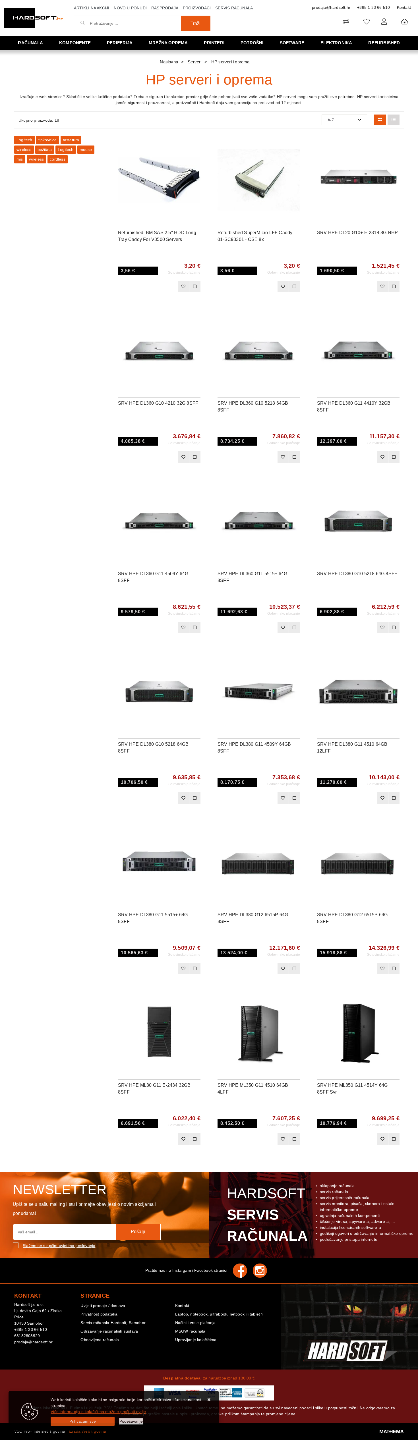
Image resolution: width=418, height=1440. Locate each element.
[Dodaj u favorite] (196, 158)
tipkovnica (47, 140)
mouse (86, 149)
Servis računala (234, 8)
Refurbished (384, 42)
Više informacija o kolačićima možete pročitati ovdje (98, 1411)
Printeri (214, 42)
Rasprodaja (164, 8)
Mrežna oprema (168, 42)
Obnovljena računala (99, 1339)
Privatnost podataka (98, 1314)
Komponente (75, 42)
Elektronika (336, 42)
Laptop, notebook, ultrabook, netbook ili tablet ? (219, 1314)
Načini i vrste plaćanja (195, 1322)
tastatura (71, 140)
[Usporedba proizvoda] (194, 286)
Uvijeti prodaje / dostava (102, 1305)
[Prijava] (384, 21)
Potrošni (252, 42)
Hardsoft (266, 1214)
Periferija (120, 42)
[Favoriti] (183, 286)
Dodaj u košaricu (151, 286)
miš (19, 159)
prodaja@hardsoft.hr (331, 7)
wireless (24, 149)
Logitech (24, 140)
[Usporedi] (196, 144)
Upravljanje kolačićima (195, 1339)
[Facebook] (243, 1271)
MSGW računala (190, 1331)
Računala (30, 42)
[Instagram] (263, 1271)
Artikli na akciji (91, 8)
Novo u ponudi (130, 8)
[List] (394, 120)
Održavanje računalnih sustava (109, 1331)
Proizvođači (197, 8)
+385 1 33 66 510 (373, 7)
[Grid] (380, 120)
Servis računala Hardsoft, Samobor (113, 1322)
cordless (57, 159)
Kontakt (404, 7)
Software (292, 42)
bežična (45, 149)
